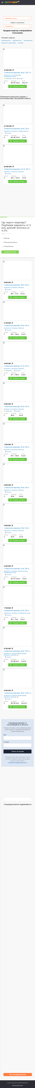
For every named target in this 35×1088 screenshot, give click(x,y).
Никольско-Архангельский (19, 653)
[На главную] (14, 2)
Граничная (13, 655)
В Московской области (10, 242)
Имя (5, 735)
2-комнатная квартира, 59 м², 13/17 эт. (17, 72)
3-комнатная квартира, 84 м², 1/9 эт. (16, 128)
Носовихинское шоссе (10, 76)
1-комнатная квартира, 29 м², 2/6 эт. (16, 325)
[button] (30, 57)
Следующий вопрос (10, 252)
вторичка (20, 43)
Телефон (6, 742)
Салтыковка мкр (16, 75)
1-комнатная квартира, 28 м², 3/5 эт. (16, 406)
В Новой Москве (9, 246)
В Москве (7, 238)
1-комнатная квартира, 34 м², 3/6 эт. (16, 447)
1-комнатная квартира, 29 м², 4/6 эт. (16, 487)
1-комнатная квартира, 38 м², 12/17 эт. (17, 693)
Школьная (21, 171)
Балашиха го (7, 75)
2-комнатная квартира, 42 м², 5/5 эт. (16, 610)
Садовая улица (22, 131)
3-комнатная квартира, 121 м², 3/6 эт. (17, 169)
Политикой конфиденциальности (17, 762)
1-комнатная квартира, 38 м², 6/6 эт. (16, 285)
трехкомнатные (28, 40)
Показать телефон (19, 86)
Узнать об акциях (17, 751)
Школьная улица (22, 571)
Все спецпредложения (18, 1074)
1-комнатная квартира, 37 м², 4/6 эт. (16, 366)
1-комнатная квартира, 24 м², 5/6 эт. (16, 568)
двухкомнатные (17, 40)
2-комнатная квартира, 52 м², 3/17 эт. (17, 651)
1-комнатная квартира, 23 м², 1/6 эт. (16, 528)
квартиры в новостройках (8, 43)
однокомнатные (6, 40)
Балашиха (15, 131)
